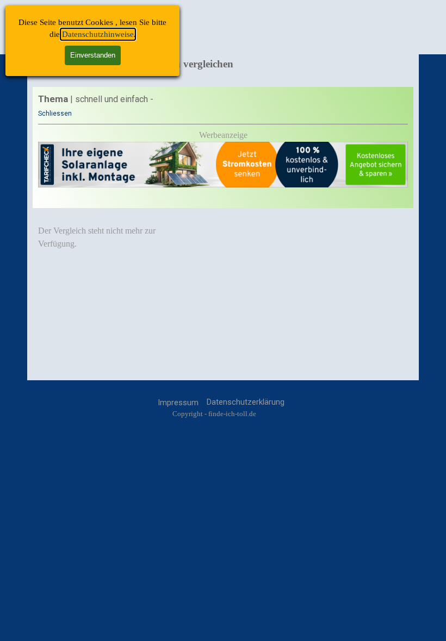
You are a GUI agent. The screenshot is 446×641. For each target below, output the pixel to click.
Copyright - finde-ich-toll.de (214, 414)
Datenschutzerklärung (245, 402)
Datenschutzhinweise (98, 34)
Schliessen (55, 113)
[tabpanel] (223, 147)
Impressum (178, 402)
